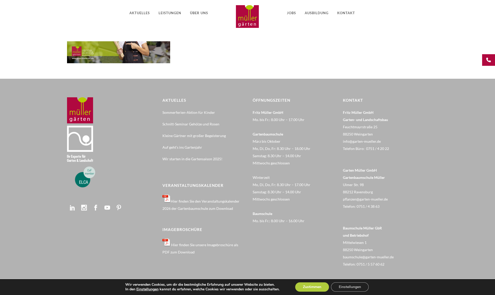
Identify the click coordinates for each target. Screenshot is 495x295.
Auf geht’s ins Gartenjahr (182, 147)
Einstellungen (147, 289)
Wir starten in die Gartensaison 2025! (192, 159)
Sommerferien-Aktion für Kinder (188, 112)
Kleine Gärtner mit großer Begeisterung (194, 135)
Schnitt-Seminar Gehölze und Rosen (190, 124)
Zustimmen (312, 286)
